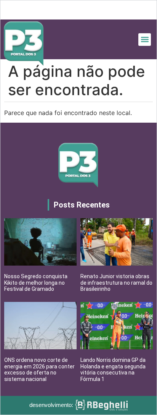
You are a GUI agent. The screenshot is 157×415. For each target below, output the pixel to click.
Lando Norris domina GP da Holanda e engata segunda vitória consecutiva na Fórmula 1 (113, 369)
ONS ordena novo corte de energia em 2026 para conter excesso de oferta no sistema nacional (39, 369)
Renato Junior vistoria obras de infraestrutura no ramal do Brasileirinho (116, 282)
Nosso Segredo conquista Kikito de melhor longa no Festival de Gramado (35, 282)
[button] (144, 39)
